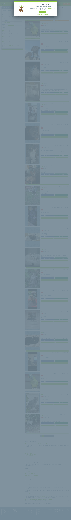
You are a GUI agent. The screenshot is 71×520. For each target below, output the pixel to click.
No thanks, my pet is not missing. (42, 14)
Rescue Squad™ (49, 8)
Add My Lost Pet (42, 12)
